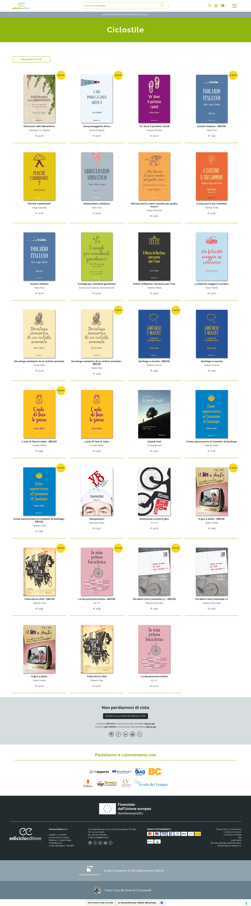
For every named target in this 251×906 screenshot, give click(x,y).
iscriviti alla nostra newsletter (125, 716)
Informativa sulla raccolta (100, 902)
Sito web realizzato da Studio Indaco (226, 843)
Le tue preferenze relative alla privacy (137, 902)
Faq (239, 837)
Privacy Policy (222, 829)
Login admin (236, 840)
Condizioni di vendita (232, 835)
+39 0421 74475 (98, 832)
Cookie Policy (235, 829)
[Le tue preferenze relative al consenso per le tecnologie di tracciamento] (246, 903)
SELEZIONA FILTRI (31, 59)
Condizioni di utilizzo (232, 832)
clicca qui (149, 723)
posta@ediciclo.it (101, 837)
